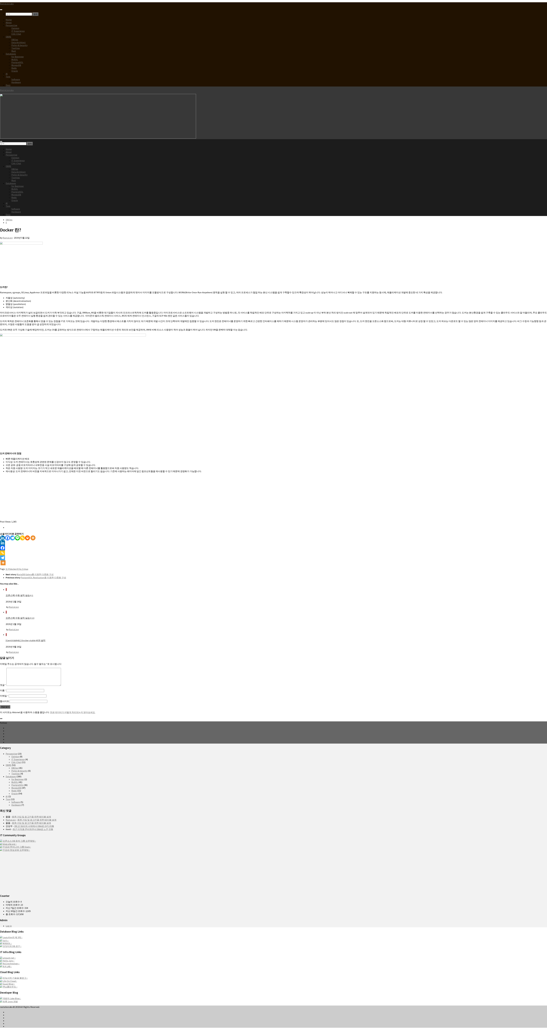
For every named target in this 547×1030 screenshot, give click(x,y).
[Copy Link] (22, 537)
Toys (8, 76)
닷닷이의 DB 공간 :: (12, 946)
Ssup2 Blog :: (9, 983)
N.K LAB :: (7, 966)
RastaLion (8, 237)
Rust (13, 51)
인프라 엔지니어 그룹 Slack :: (17, 846)
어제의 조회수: (13, 904)
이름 (3, 690)
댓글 (3, 685)
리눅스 (20, 569)
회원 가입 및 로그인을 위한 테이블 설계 (31, 816)
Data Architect (18, 42)
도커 (8, 569)
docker (13, 569)
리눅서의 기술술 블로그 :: (15, 978)
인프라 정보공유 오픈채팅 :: (16, 850)
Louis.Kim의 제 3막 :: (12, 937)
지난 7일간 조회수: (15, 907)
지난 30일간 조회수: (16, 911)
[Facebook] (7, 537)
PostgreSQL (17, 62)
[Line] (17, 537)
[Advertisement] (85, 500)
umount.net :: (9, 957)
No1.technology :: (11, 963)
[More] (33, 537)
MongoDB (16, 65)
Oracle (14, 70)
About (9, 22)
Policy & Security (19, 45)
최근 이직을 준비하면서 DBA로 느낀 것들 (33, 829)
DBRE (8, 36)
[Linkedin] (2, 537)
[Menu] (1, 9)
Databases (11, 53)
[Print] (27, 537)
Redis (14, 68)
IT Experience (18, 31)
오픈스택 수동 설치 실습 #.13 (20, 618)
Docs (8, 85)
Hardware (16, 82)
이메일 (4, 695)
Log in (9, 925)
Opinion (15, 28)
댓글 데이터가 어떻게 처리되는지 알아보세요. (72, 712)
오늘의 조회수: (13, 901)
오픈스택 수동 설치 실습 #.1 (19, 595)
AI (7, 73)
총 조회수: (11, 914)
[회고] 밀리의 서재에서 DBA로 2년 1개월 (34, 826)
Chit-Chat (16, 33)
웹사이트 (4, 701)
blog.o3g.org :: (10, 844)
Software (15, 79)
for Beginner (17, 56)
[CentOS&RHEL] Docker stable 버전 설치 (25, 640)
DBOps (14, 39)
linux (26, 569)
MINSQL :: (7, 943)
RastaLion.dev (7, 3)
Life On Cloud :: (10, 981)
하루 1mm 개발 (10, 1001)
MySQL (14, 59)
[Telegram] (12, 537)
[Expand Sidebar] (1, 718)
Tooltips (15, 48)
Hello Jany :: (8, 960)
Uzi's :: (6, 940)
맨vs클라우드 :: (10, 986)
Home (9, 19)
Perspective (11, 25)
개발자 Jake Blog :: (12, 998)
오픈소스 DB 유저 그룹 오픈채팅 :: (19, 840)
